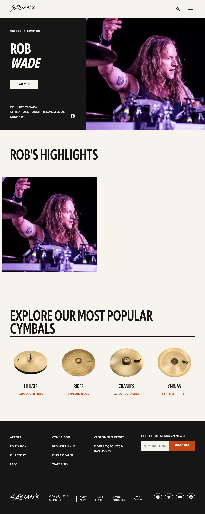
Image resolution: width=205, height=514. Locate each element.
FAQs (13, 464)
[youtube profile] (180, 497)
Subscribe (181, 445)
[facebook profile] (191, 497)
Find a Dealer (62, 455)
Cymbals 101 (61, 437)
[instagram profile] (158, 497)
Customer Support (109, 437)
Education (18, 446)
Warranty (60, 464)
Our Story (18, 455)
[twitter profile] (169, 497)
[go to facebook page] (73, 116)
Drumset (33, 30)
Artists (15, 30)
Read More (24, 84)
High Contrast (138, 498)
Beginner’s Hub (63, 446)
